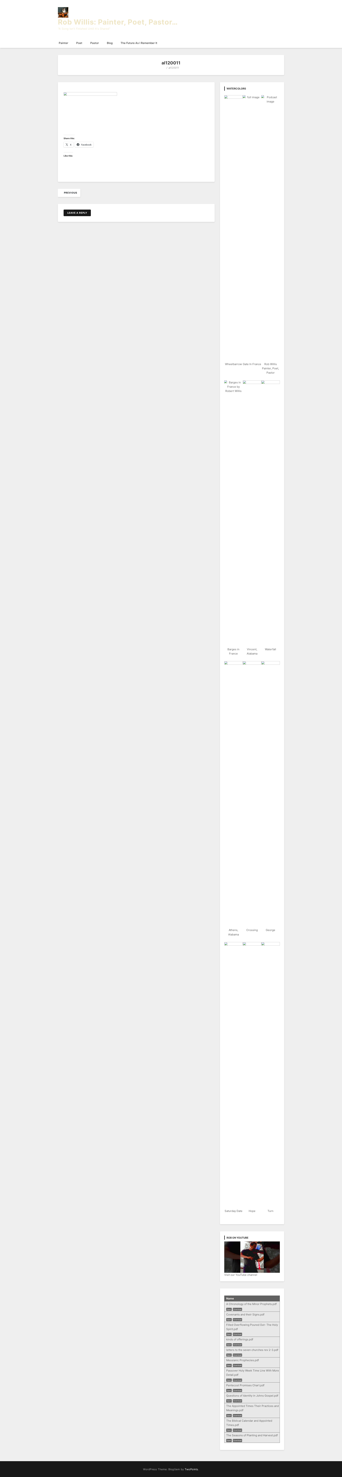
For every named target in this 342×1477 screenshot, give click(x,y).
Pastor (94, 43)
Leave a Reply (77, 212)
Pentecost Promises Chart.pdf (245, 1385)
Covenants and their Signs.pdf (245, 1314)
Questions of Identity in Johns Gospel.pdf (252, 1395)
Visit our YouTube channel (240, 1274)
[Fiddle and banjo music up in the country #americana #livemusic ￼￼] (252, 1257)
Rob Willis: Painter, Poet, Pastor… (118, 22)
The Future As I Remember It (139, 43)
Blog (110, 43)
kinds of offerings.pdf (239, 1339)
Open (229, 1309)
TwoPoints (191, 1469)
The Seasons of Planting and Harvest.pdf (252, 1435)
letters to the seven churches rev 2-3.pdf (252, 1350)
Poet (79, 43)
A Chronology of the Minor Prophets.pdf (251, 1304)
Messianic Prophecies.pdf (242, 1360)
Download (237, 1309)
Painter (63, 43)
